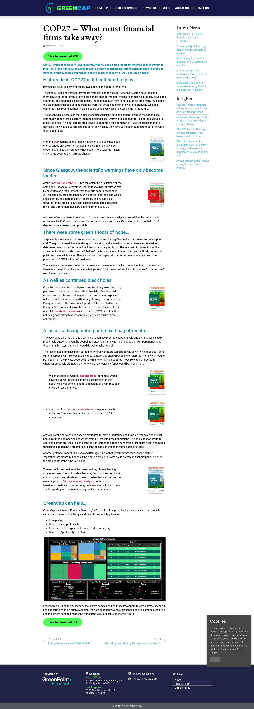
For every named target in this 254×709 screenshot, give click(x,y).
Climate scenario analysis (78, 481)
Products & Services (121, 8)
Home (99, 8)
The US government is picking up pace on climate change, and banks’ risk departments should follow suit (192, 148)
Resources (161, 8)
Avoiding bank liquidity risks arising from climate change (192, 164)
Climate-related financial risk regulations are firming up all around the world (192, 108)
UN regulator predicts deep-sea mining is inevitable (189, 37)
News (147, 8)
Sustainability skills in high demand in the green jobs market (191, 50)
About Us (182, 8)
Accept (215, 659)
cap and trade (88, 375)
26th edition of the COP (65, 182)
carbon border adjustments (79, 409)
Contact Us (200, 8)
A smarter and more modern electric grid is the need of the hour (192, 74)
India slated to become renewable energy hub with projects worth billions (192, 86)
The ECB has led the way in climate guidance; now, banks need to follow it (192, 133)
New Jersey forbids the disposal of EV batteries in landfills (191, 62)
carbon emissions (67, 311)
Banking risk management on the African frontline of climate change (192, 121)
